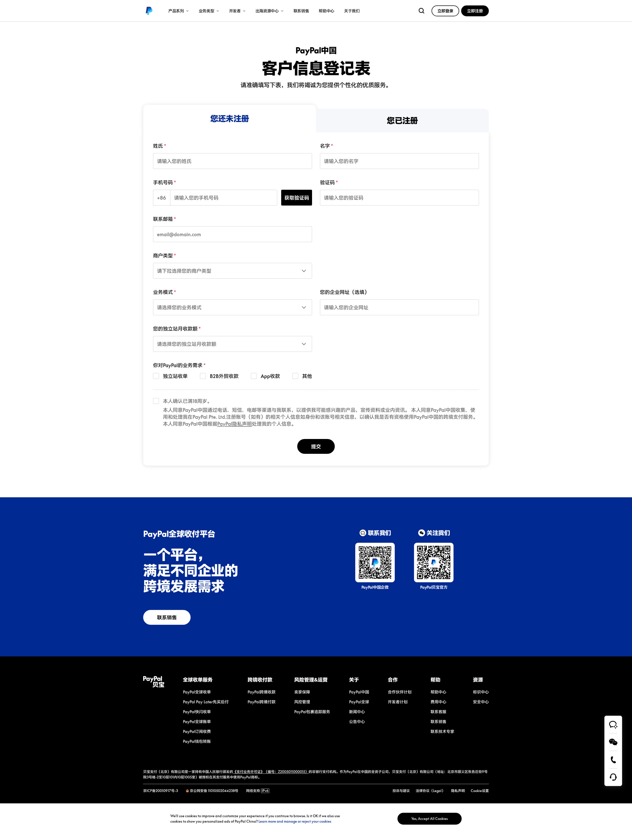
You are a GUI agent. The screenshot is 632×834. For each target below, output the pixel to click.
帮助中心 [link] (326, 10)
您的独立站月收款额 (175, 329)
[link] (149, 11)
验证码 (327, 182)
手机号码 (163, 182)
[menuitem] (229, 118)
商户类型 (163, 255)
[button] (206, 679)
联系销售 (167, 617)
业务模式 (163, 292)
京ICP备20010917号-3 (160, 791)
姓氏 (158, 146)
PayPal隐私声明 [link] (234, 424)
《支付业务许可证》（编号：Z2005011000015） (271, 772)
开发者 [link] (235, 10)
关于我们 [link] (352, 10)
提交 (316, 446)
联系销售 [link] (301, 10)
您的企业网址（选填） (344, 292)
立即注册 (475, 10)
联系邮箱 (163, 219)
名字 (325, 146)
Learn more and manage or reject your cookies (294, 821)
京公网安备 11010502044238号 (214, 791)
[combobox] (176, 265)
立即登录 (445, 10)
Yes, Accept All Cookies (429, 818)
